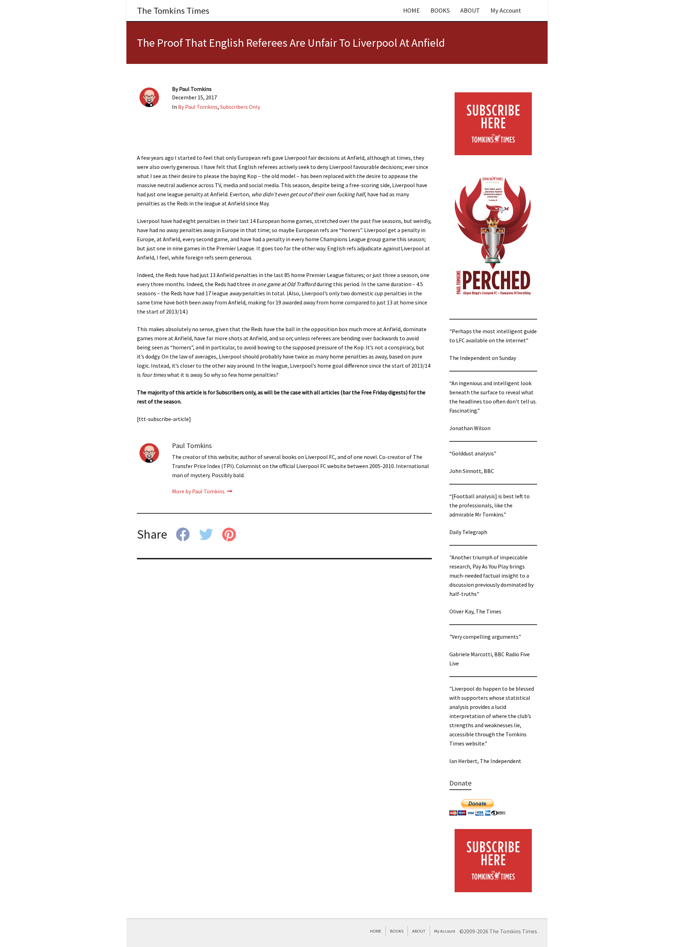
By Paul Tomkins (198, 106)
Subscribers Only (240, 106)
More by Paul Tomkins (199, 491)
